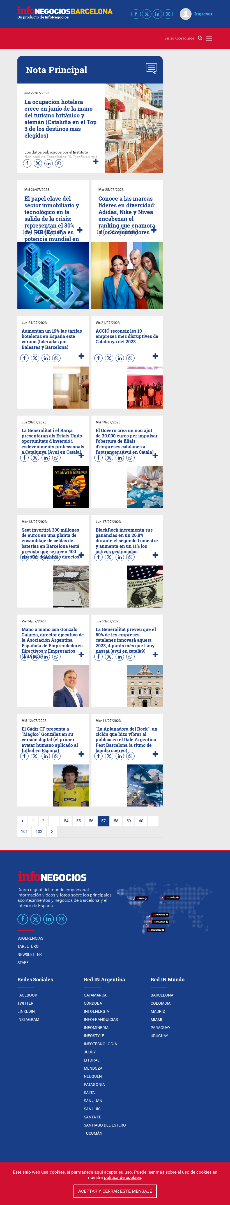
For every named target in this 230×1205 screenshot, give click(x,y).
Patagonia (94, 1084)
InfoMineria (96, 1027)
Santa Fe (92, 1117)
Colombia (161, 1003)
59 (129, 821)
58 (116, 821)
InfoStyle (94, 1035)
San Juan (93, 1101)
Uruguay (159, 1035)
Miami (156, 1019)
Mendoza (93, 1068)
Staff (23, 962)
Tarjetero (28, 946)
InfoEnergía (96, 1011)
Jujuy (90, 1052)
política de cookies (122, 1177)
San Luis (92, 1109)
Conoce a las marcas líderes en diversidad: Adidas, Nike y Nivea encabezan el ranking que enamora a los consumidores (126, 215)
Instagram (28, 1019)
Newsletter (29, 954)
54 (66, 821)
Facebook (27, 995)
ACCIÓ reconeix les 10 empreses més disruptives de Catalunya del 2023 (127, 336)
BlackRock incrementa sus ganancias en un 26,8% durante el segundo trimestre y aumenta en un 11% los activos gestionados (127, 540)
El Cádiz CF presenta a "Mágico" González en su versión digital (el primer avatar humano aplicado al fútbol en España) (50, 739)
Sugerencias (30, 938)
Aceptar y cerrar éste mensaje (115, 1191)
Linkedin (26, 1011)
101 (24, 831)
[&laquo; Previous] (22, 821)
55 (78, 821)
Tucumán (93, 1133)
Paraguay (160, 1027)
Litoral (92, 1060)
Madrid (158, 1011)
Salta (89, 1092)
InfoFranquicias (101, 1019)
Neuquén (93, 1076)
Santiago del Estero (105, 1125)
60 (141, 821)
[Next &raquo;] (52, 831)
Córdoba (93, 1003)
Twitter (25, 1003)
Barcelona (162, 995)
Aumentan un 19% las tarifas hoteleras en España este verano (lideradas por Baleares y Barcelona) (52, 339)
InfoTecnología (100, 1044)
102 (39, 831)
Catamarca (95, 995)
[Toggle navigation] (209, 38)
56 (91, 821)
